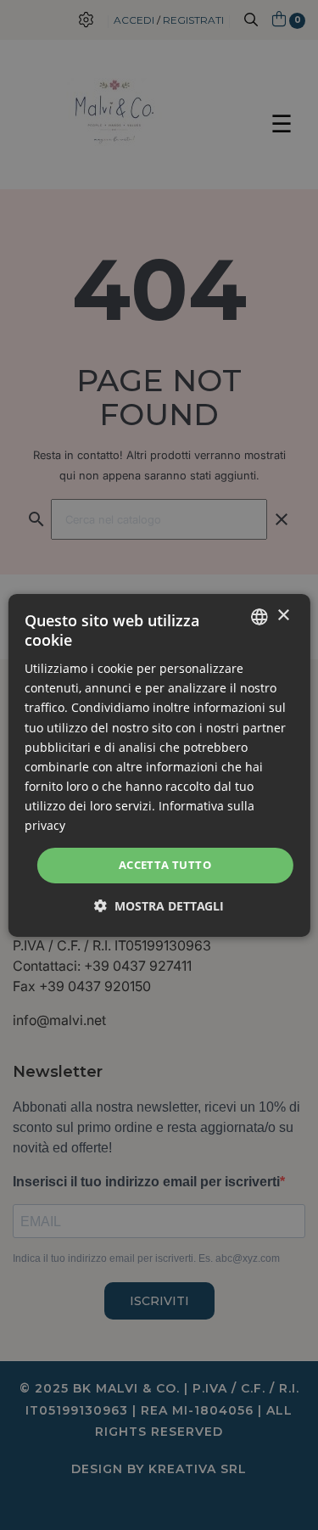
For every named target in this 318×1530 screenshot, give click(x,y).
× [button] (282, 615)
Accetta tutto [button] (165, 864)
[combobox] (259, 616)
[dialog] (159, 764)
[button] (159, 906)
